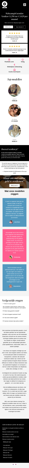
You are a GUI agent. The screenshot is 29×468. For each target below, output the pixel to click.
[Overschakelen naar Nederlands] (13, 464)
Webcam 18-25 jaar (8, 447)
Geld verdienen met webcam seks (10, 436)
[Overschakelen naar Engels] (16, 464)
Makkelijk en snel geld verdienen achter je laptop (13, 428)
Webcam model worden (8, 439)
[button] (24, 4)
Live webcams (6, 445)
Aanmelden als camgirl (8, 434)
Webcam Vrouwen (7, 457)
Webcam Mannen (7, 455)
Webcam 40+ (6, 452)
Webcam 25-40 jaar (8, 450)
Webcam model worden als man (10, 432)
